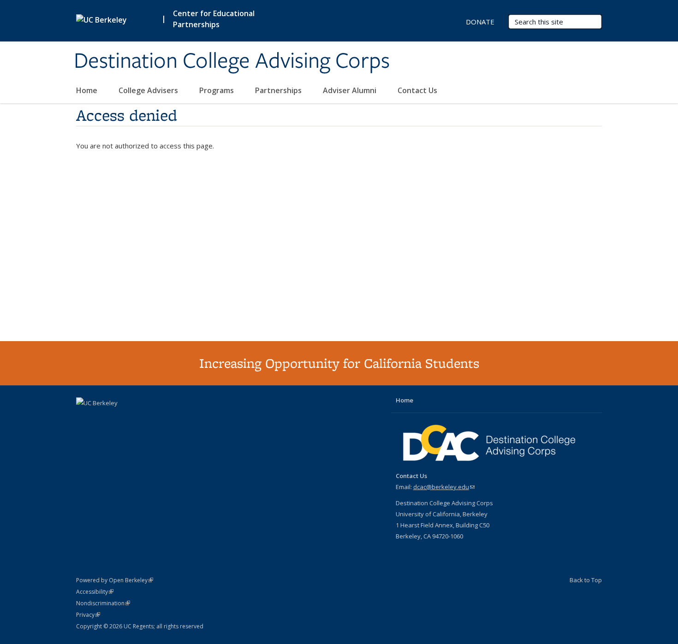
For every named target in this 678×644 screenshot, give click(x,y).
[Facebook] (84, 418)
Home (87, 90)
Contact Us (417, 90)
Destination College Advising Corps (232, 61)
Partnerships (279, 90)
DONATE (480, 21)
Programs (217, 90)
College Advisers (149, 90)
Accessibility (94, 592)
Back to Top (586, 580)
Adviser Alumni (350, 90)
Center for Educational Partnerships (214, 19)
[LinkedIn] (102, 418)
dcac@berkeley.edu (444, 487)
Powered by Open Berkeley (114, 580)
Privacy (88, 615)
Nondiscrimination (103, 603)
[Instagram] (120, 418)
